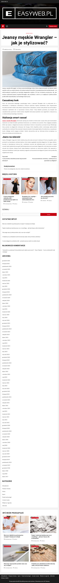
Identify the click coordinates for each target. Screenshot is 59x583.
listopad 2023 (6, 326)
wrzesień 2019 (6, 465)
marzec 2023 (5, 348)
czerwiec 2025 (6, 275)
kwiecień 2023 (6, 346)
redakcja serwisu (8, 49)
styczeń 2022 (5, 388)
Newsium (37, 581)
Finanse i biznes (6, 488)
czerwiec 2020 (6, 442)
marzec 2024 (5, 314)
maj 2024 (4, 309)
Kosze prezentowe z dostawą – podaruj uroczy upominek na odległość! (44, 158)
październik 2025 (6, 266)
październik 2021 (6, 397)
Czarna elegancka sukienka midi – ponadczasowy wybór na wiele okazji (10, 199)
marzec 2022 (5, 383)
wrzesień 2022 (6, 365)
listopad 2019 (6, 459)
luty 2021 (4, 419)
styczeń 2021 (5, 422)
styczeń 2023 (5, 354)
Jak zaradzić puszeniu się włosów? (47, 197)
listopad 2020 (6, 428)
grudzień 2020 (6, 425)
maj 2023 (4, 343)
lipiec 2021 (5, 405)
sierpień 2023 (6, 334)
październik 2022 (6, 363)
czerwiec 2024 (6, 306)
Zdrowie (4, 505)
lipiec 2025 (5, 272)
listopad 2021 (6, 394)
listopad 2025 (6, 263)
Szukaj (5, 209)
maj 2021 (4, 411)
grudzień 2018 (6, 468)
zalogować (12, 169)
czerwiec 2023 (6, 340)
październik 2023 (6, 329)
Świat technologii (6, 497)
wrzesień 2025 (6, 269)
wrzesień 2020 (6, 434)
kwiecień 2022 (6, 380)
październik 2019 (6, 462)
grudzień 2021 (6, 391)
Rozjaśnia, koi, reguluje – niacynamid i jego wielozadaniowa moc (29, 198)
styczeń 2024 (5, 320)
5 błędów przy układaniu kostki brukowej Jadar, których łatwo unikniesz (21, 236)
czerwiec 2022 (6, 374)
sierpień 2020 (6, 436)
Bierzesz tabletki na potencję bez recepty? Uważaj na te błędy (18, 223)
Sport (3, 494)
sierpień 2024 (6, 300)
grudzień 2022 (6, 357)
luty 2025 (4, 286)
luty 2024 (4, 317)
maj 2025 (4, 277)
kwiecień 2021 (6, 414)
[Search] (47, 26)
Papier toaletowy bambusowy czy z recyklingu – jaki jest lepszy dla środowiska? (23, 228)
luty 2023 (4, 351)
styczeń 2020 (5, 453)
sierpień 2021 (6, 402)
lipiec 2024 (5, 303)
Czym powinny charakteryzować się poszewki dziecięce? (14, 158)
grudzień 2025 (6, 260)
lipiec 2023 (5, 337)
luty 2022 (4, 385)
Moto (3, 491)
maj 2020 (4, 445)
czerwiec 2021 (6, 408)
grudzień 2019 (6, 456)
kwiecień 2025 (6, 280)
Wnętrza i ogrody (7, 502)
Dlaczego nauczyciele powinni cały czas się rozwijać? (16, 232)
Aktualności (5, 485)
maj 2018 (4, 473)
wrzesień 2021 (6, 400)
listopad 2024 (6, 292)
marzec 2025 (5, 283)
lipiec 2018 (5, 471)
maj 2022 (4, 377)
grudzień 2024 (6, 289)
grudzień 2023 (6, 323)
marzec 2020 (5, 451)
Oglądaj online (53, 26)
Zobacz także (4, 578)
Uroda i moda (29, 33)
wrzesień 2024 (6, 297)
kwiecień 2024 (6, 312)
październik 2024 (6, 294)
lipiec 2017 (5, 476)
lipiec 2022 (5, 371)
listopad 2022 (6, 360)
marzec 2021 (5, 417)
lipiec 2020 (5, 439)
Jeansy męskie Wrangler (9, 120)
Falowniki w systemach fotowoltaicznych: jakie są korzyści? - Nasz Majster (22, 250)
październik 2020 (6, 431)
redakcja (15, 203)
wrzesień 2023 (6, 331)
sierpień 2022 (6, 368)
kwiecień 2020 (6, 448)
